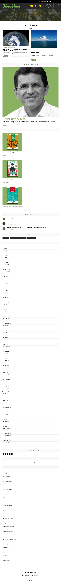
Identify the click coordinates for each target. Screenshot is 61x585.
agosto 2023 (5, 330)
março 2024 (5, 313)
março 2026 (5, 257)
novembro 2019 (6, 435)
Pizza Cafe (4, 486)
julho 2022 (5, 360)
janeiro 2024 (5, 318)
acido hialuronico (10, 531)
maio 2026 (5, 253)
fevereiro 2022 (6, 372)
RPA (9, 547)
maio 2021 (4, 393)
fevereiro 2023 (6, 344)
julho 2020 (5, 416)
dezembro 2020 (6, 405)
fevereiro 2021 (5, 400)
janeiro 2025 (5, 290)
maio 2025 (5, 281)
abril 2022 (4, 367)
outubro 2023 (5, 325)
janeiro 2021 (5, 402)
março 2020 (5, 426)
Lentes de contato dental (6, 560)
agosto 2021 (5, 386)
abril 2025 (4, 283)
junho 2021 (5, 391)
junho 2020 (5, 419)
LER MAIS (5, 56)
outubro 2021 (5, 381)
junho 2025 (5, 278)
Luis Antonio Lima (8, 476)
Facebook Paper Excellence (7, 502)
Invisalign (4, 510)
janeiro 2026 (5, 262)
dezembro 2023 (6, 320)
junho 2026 (5, 250)
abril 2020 (5, 423)
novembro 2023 (6, 323)
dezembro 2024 (6, 292)
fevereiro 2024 (6, 316)
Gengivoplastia (5, 555)
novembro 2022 (6, 351)
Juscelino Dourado (9, 505)
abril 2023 (4, 339)
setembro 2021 (5, 384)
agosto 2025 (5, 274)
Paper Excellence (9, 481)
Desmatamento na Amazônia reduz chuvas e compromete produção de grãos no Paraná (26, 227)
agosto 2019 (5, 442)
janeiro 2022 (5, 374)
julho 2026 (5, 248)
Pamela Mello (7, 534)
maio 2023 (5, 337)
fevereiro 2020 (6, 428)
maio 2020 (5, 421)
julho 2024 (5, 304)
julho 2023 (5, 332)
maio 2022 (5, 365)
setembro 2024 (6, 299)
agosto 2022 (5, 358)
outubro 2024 (5, 297)
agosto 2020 (5, 414)
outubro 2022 (5, 353)
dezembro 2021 (6, 377)
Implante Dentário (5, 557)
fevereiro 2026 (6, 260)
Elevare (4, 497)
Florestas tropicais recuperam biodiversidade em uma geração (20, 218)
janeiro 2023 (5, 346)
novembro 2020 (6, 407)
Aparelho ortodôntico (6, 563)
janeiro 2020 (5, 430)
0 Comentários (13, 224)
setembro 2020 (6, 412)
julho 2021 (5, 388)
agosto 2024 (5, 302)
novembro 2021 (6, 379)
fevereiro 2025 (5, 288)
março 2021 (5, 398)
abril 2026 (4, 255)
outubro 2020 (5, 409)
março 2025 (5, 285)
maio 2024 (5, 309)
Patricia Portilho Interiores (7, 473)
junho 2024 (5, 306)
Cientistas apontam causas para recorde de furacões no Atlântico (15, 50)
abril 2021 (4, 395)
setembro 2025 (6, 271)
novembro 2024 (6, 295)
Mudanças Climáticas (11, 47)
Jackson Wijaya (6, 552)
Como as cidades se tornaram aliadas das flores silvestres (19, 222)
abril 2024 (5, 311)
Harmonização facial (6, 513)
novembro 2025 (6, 267)
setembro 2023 (6, 327)
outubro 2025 (5, 269)
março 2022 (5, 370)
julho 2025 (5, 276)
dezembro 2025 (6, 264)
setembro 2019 (5, 440)
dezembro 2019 (6, 433)
